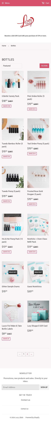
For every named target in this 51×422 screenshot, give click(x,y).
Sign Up (44, 387)
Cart (47, 3)
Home (4, 46)
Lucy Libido (19, 417)
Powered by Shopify (32, 417)
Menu (7, 3)
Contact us (25, 400)
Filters (44, 66)
